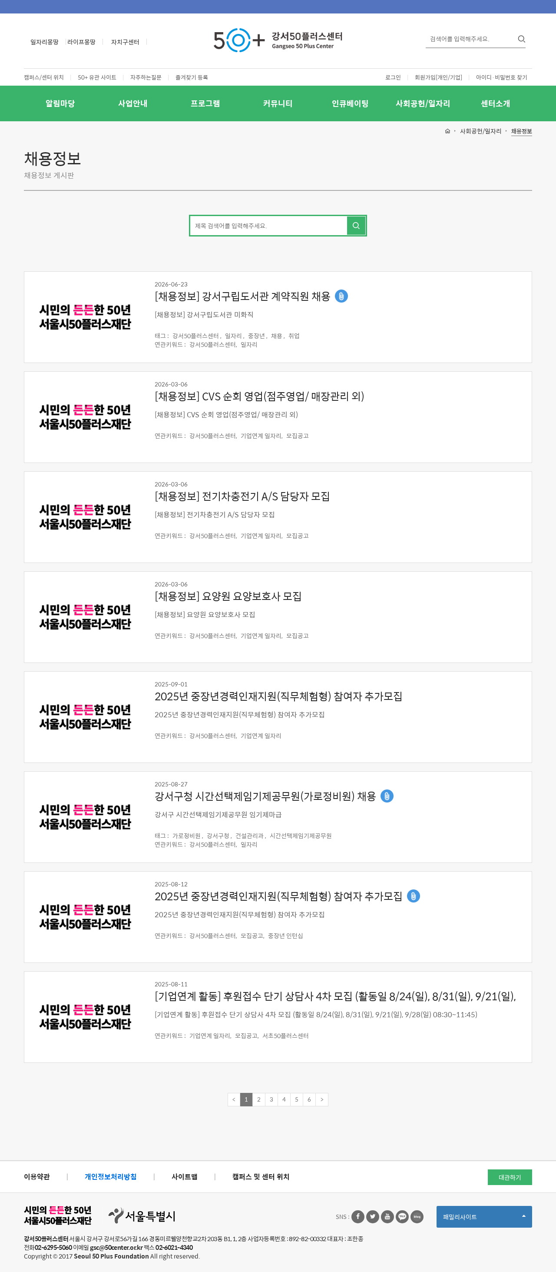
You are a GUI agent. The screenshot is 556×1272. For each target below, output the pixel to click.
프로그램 (205, 103)
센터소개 (495, 103)
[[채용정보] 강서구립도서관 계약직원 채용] (84, 317)
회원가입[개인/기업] (438, 77)
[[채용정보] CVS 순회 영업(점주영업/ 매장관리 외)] (84, 417)
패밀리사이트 (474, 1220)
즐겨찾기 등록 (191, 77)
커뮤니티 (278, 103)
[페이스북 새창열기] (357, 1216)
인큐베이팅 (350, 103)
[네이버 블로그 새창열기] (417, 1216)
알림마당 (60, 103)
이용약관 (37, 1176)
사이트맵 (185, 1176)
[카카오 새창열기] (402, 1216)
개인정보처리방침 (111, 1176)
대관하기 (510, 1177)
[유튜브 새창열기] (387, 1216)
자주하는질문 (146, 77)
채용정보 (521, 131)
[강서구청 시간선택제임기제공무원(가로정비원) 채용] (84, 817)
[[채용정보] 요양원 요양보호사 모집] (84, 617)
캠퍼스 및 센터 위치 (261, 1176)
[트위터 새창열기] (372, 1216)
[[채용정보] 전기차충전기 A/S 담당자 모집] (84, 517)
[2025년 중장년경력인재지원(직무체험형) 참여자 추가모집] (84, 717)
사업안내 (133, 103)
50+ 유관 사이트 (97, 77)
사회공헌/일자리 (423, 103)
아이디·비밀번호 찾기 (501, 77)
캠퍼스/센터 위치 (44, 77)
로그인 (393, 77)
